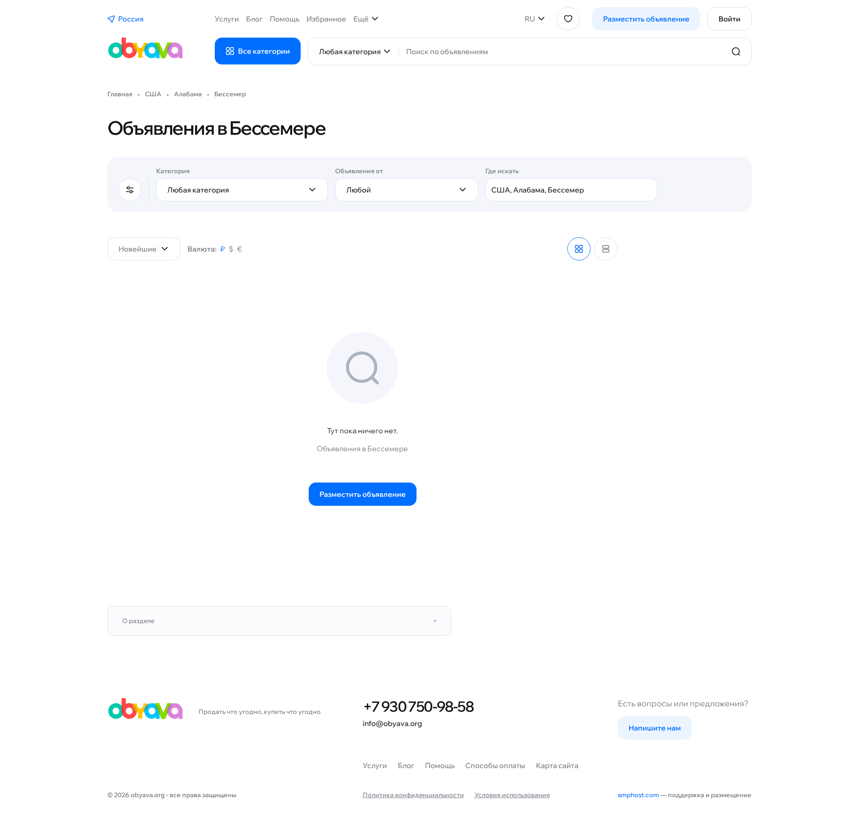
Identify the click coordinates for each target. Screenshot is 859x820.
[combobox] (563, 51)
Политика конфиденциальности (413, 795)
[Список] (605, 249)
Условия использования (512, 795)
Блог (254, 18)
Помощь (284, 18)
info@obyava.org (392, 723)
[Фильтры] (129, 189)
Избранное (326, 18)
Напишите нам (655, 727)
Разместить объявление (646, 18)
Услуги (227, 18)
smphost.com (638, 795)
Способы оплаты (495, 765)
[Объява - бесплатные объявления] (145, 51)
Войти (729, 18)
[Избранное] (568, 18)
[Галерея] (579, 249)
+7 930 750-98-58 (418, 706)
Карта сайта (557, 765)
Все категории (264, 51)
